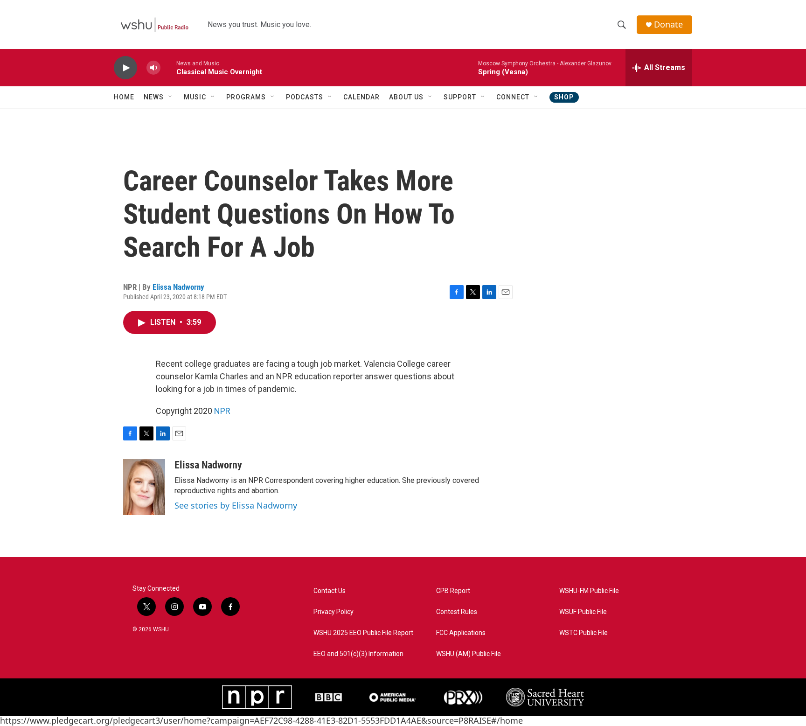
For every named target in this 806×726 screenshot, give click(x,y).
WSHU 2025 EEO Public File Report (363, 632)
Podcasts (304, 97)
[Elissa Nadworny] (144, 487)
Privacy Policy (333, 611)
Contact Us (329, 590)
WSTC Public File (583, 632)
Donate (668, 24)
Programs (246, 97)
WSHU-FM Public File (589, 590)
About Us (406, 97)
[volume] (153, 67)
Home (124, 97)
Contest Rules (456, 611)
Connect (512, 97)
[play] (125, 68)
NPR (222, 411)
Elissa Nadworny (178, 287)
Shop (564, 97)
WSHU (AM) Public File (468, 653)
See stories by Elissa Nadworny (235, 505)
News (154, 97)
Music (195, 97)
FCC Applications (461, 632)
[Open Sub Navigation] (170, 97)
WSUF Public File (583, 611)
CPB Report (453, 590)
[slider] (168, 67)
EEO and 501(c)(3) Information (358, 653)
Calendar (361, 97)
